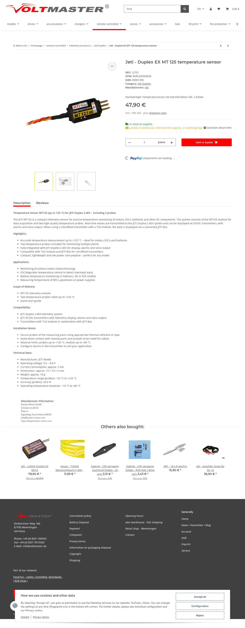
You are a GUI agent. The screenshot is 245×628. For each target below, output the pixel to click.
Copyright (75, 554)
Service (186, 550)
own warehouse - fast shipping (143, 522)
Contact (130, 535)
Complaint (75, 535)
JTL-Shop (226, 623)
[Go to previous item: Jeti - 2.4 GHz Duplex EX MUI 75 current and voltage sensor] (220, 46)
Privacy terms (41, 616)
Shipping (74, 560)
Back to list (21, 45)
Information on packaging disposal (90, 547)
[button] (211, 9)
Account (186, 531)
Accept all (200, 596)
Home (185, 519)
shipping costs (158, 113)
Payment (74, 528)
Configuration (200, 606)
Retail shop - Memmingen (140, 528)
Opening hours (134, 516)
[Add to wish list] (112, 66)
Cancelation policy (80, 516)
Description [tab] (21, 203)
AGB (184, 538)
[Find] (185, 9)
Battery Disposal (79, 522)
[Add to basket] (16, 58)
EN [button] (199, 9)
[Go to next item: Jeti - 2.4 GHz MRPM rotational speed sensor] (228, 46)
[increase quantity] (172, 142)
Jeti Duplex (144, 83)
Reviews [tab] (42, 203)
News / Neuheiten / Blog (196, 525)
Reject (200, 615)
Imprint (25, 616)
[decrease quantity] (129, 142)
